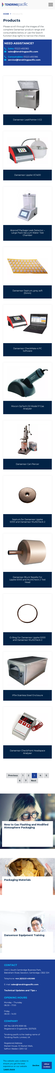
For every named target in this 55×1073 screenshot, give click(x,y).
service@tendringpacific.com (24, 60)
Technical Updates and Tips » (20, 990)
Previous (13, 775)
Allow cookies (46, 1065)
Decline (35, 1065)
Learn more (9, 1069)
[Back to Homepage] (24, 4)
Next (33, 780)
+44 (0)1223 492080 (25, 978)
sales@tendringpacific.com (23, 51)
